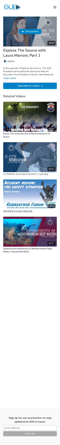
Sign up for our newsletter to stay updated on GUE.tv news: (30, 420)
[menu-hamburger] (55, 7)
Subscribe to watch (28, 86)
